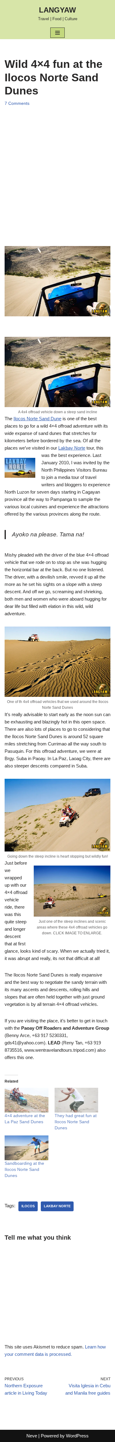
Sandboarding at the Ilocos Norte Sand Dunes (24, 1169)
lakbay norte (57, 1206)
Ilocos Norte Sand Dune (37, 418)
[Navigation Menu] (57, 33)
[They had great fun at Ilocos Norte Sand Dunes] (76, 1100)
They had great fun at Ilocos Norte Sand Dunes (76, 1121)
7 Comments (17, 103)
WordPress (77, 1435)
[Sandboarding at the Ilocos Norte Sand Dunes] (26, 1147)
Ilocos (28, 1206)
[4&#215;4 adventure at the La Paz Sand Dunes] (26, 1100)
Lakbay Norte (71, 448)
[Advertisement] (57, 170)
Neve (31, 1435)
